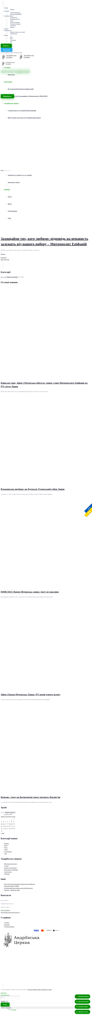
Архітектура (13, 25)
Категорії (3, 277)
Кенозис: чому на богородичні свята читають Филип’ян (30, 797)
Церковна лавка (82, 1011)
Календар (12, 27)
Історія (11, 20)
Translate (13, 1009)
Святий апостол (13, 17)
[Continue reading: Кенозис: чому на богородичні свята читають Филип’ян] (46, 747)
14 (10, 824)
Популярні (6, 11)
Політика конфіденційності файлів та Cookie (39, 989)
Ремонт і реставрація (14, 22)
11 (4, 824)
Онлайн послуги (8, 30)
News (2, 170)
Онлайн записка (82, 1006)
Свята (6, 849)
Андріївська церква (8, 16)
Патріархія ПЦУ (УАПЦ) (11, 886)
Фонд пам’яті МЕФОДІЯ (15, 14)
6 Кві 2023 (7, 170)
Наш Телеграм (6, 49)
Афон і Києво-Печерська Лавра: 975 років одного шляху (30, 694)
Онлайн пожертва (82, 996)
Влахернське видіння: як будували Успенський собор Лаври (33, 489)
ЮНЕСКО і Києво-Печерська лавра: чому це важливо (30, 592)
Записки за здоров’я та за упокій (17, 32)
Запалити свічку (13, 33)
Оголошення (13, 40)
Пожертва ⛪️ (6, 45)
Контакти (12, 9)
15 (12, 824)
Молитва (6, 28)
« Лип (2, 833)
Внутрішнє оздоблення (15, 24)
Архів (2, 812)
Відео (11, 38)
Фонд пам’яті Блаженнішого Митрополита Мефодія (19, 884)
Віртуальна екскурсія (15, 19)
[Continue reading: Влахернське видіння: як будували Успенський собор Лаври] (46, 439)
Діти (11, 41)
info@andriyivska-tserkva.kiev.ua (10, 912)
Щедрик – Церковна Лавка (12, 890)
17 (1, 826)
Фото (11, 37)
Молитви (7, 874)
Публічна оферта (9, 926)
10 (1, 824)
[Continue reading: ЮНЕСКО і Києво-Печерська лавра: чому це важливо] (46, 541)
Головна (6, 7)
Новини (6, 35)
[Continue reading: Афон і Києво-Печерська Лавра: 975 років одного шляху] (46, 644)
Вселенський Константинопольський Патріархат (18, 888)
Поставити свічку (82, 1001)
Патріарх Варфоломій (15, 12)
